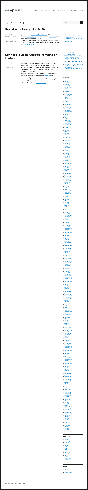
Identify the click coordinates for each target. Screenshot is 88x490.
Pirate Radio (14, 38)
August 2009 (67, 234)
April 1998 (66, 421)
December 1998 (67, 411)
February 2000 (67, 390)
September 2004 (68, 316)
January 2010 (67, 226)
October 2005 (67, 297)
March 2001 (67, 372)
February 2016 (67, 121)
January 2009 (67, 244)
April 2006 (66, 288)
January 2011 (67, 209)
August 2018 (67, 80)
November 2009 (68, 229)
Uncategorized (67, 459)
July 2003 (66, 336)
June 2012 (66, 185)
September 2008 (68, 249)
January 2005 (67, 310)
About (41, 10)
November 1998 (67, 412)
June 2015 (66, 133)
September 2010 (68, 215)
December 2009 (68, 228)
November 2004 (68, 313)
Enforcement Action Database (39, 34)
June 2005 (66, 303)
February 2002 (67, 357)
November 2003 (68, 330)
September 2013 (68, 163)
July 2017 (66, 97)
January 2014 (67, 157)
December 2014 (68, 141)
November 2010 (67, 212)
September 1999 (68, 398)
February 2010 (67, 225)
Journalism (67, 449)
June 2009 (66, 236)
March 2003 (67, 342)
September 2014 (68, 146)
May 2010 (66, 221)
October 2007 (67, 262)
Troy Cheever (67, 55)
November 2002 (68, 347)
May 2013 (66, 169)
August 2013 (67, 165)
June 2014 (66, 150)
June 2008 (66, 254)
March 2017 (67, 103)
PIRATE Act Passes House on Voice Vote (73, 38)
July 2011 (66, 200)
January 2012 (67, 192)
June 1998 (66, 418)
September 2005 (68, 298)
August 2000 (67, 382)
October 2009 (67, 231)
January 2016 (67, 123)
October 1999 (67, 396)
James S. (66, 52)
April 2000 (66, 388)
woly (15, 42)
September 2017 (68, 94)
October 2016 (67, 110)
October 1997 (67, 425)
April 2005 (66, 306)
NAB (65, 455)
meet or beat (52, 36)
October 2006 (67, 280)
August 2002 (67, 352)
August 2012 (67, 182)
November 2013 (67, 160)
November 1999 (67, 395)
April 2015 (66, 136)
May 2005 (66, 304)
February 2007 (67, 274)
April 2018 (66, 84)
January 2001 (67, 375)
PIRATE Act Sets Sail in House (71, 43)
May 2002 (66, 356)
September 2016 (68, 111)
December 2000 (68, 376)
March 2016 (67, 120)
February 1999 (67, 408)
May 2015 (66, 134)
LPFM (65, 451)
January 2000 (67, 392)
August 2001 (67, 365)
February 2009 (67, 242)
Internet (66, 448)
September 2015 (68, 129)
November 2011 (67, 195)
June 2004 (66, 320)
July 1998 (66, 416)
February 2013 (67, 173)
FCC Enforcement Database (75, 10)
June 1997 (66, 428)
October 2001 (67, 362)
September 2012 (68, 180)
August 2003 (67, 334)
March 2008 (67, 255)
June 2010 (66, 219)
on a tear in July (31, 36)
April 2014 (66, 153)
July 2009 (66, 235)
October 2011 (67, 196)
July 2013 (66, 166)
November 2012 (67, 177)
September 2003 (68, 333)
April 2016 (66, 118)
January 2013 (67, 175)
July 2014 (66, 149)
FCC (11, 36)
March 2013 (67, 172)
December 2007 (68, 259)
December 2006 (68, 277)
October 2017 (67, 93)
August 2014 (67, 147)
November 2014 (67, 143)
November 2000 (68, 377)
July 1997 (66, 426)
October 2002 (67, 349)
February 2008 (67, 257)
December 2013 (68, 159)
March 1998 (67, 422)
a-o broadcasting (9, 40)
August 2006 (67, 283)
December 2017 (67, 90)
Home (36, 10)
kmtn (13, 42)
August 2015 (67, 130)
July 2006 (66, 284)
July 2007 (66, 267)
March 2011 (67, 206)
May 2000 (66, 386)
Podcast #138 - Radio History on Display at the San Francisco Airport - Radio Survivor (73, 60)
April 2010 (66, 222)
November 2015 (67, 126)
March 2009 (67, 241)
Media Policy (8, 38)
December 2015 (67, 124)
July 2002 (66, 353)
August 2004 (67, 317)
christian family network (10, 41)
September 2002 (68, 350)
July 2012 (66, 183)
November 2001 (68, 360)
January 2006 (67, 293)
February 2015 (67, 139)
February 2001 (67, 373)
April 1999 (66, 405)
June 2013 (66, 167)
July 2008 (66, 252)
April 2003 (66, 340)
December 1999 (67, 393)
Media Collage (62, 10)
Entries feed (67, 471)
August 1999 (67, 399)
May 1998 (66, 419)
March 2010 (67, 224)
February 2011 (67, 208)
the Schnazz (47, 75)
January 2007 (67, 275)
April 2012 (66, 188)
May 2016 (66, 117)
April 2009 (66, 239)
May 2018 (66, 82)
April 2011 (66, 205)
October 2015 (67, 127)
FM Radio (14, 36)
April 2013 (66, 170)
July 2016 (66, 114)
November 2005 (68, 295)
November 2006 (68, 278)
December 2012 (68, 176)
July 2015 (66, 131)
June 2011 (66, 202)
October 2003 (67, 331)
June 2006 (66, 285)
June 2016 (66, 116)
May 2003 (66, 339)
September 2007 (68, 264)
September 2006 (68, 281)
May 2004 (66, 321)
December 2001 (68, 359)
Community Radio (68, 441)
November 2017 (67, 91)
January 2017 (67, 105)
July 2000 (66, 383)
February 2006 (67, 291)
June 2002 (66, 354)
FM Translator (67, 446)
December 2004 (68, 311)
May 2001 (66, 369)
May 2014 (66, 152)
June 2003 (66, 337)
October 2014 (67, 144)
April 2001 (66, 370)
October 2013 (67, 162)
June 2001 (66, 367)
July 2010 (66, 218)
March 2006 (67, 290)
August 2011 (67, 199)
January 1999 (67, 409)
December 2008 (68, 245)
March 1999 (67, 406)
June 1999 (66, 402)
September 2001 (68, 363)
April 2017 (66, 101)
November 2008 (68, 247)
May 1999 (66, 403)
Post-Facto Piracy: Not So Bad (26, 29)
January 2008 (67, 258)
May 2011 (66, 203)
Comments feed (68, 472)
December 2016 (67, 107)
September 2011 (68, 198)
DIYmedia (7, 483)
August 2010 (67, 216)
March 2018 (67, 85)
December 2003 (68, 329)
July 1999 (66, 401)
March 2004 (67, 324)
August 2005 (67, 300)
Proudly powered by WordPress (18, 483)
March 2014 (67, 154)
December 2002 (68, 346)
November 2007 (68, 261)
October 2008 (67, 248)
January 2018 (67, 88)
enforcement (8, 42)
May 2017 (66, 100)
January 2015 (67, 140)
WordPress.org (67, 474)
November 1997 (67, 424)
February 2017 (67, 104)
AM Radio (7, 36)
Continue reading (29, 44)
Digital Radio (67, 442)
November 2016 (67, 108)
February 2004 (67, 326)
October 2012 (67, 179)
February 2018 (67, 87)
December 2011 (67, 193)
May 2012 (66, 186)
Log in (65, 469)
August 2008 (67, 251)
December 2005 (68, 294)
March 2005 (67, 307)
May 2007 (66, 270)
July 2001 (66, 366)
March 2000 (67, 389)
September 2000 (68, 380)
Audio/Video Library (50, 10)
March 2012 (67, 189)
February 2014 (67, 156)
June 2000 (66, 385)
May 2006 (66, 287)
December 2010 (68, 211)
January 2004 (67, 327)
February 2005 (67, 308)
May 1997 (66, 429)
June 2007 (66, 268)
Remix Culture (67, 458)
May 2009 (66, 238)
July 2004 (66, 318)
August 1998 (67, 415)
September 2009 (68, 232)
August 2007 (67, 265)
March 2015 (67, 137)
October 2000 (67, 379)
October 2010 (67, 213)
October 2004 (67, 314)
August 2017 (67, 95)
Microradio (67, 454)
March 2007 (67, 272)
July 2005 (66, 301)
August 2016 (67, 113)
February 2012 (67, 190)
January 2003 (67, 344)
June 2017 (66, 98)
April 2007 (66, 271)
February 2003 (67, 343)
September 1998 (68, 413)
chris (65, 68)
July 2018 (66, 81)
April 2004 (66, 323)
